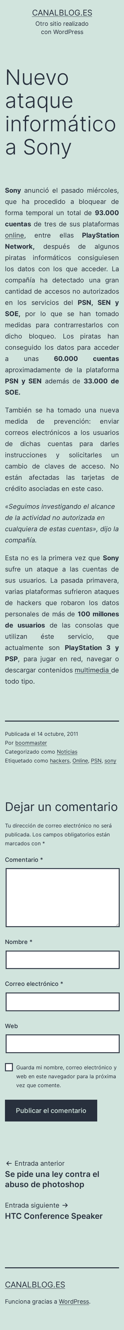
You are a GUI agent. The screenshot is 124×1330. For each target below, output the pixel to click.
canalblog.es (62, 12)
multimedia (93, 670)
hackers (59, 760)
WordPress (74, 1301)
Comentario (24, 859)
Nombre (18, 941)
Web (11, 1025)
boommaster (31, 742)
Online (80, 760)
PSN (96, 760)
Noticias (67, 751)
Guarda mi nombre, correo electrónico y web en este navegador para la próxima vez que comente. (66, 1076)
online (14, 235)
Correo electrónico (34, 983)
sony (110, 760)
